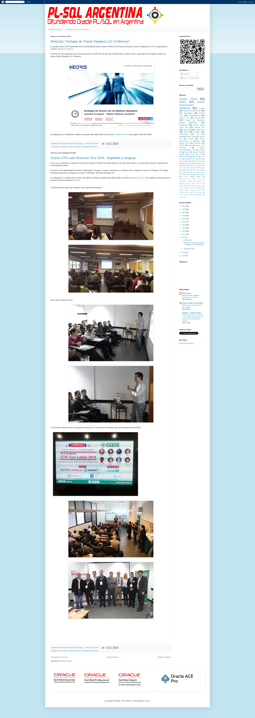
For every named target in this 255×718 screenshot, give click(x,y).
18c (197, 134)
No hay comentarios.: (92, 143)
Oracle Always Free (189, 172)
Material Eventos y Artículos (77, 29)
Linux (190, 145)
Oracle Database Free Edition (195, 174)
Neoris (95, 146)
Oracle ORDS (184, 157)
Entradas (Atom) (66, 661)
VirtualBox (183, 136)
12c (59, 146)
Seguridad (199, 194)
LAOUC (184, 165)
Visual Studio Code (187, 154)
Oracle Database (196, 159)
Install (187, 159)
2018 (184, 231)
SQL (186, 132)
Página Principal (113, 657)
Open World (190, 185)
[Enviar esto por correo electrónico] (107, 143)
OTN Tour (95, 650)
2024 (184, 212)
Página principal (55, 29)
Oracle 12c (199, 185)
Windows (197, 143)
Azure (190, 163)
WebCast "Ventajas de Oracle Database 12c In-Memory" (90, 41)
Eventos (64, 650)
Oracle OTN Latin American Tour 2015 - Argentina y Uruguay (93, 158)
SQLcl (187, 152)
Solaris (181, 197)
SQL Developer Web (186, 194)
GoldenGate (183, 179)
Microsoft (199, 181)
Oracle (202, 108)
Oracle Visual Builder (195, 192)
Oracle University (196, 168)
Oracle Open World (185, 161)
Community (200, 118)
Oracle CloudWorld (196, 188)
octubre (186, 240)
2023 (184, 216)
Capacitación (194, 115)
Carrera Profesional (192, 111)
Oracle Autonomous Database (192, 105)
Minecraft (182, 183)
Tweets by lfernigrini (186, 343)
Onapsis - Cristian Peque (191, 313)
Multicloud (195, 156)
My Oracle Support (195, 183)
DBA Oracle (186, 293)
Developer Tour (200, 163)
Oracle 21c (200, 130)
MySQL (181, 185)
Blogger (147, 701)
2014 (184, 252)
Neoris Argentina (67, 49)
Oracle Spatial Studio (192, 176)
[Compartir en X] (112, 143)
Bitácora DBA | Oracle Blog (192, 303)
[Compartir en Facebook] (114, 143)
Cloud (191, 139)
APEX (182, 102)
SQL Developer (186, 113)
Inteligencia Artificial (185, 181)
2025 (184, 209)
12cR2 (181, 145)
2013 (184, 256)
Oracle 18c (199, 127)
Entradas (185, 74)
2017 (184, 234)
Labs (180, 170)
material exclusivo (121, 134)
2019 (184, 228)
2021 (184, 222)
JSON (193, 136)
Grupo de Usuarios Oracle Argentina (80, 146)
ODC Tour (193, 165)
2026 (184, 206)
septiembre (188, 249)
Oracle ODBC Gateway (187, 190)
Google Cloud (196, 179)
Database (64, 146)
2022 (184, 219)
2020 (184, 225)
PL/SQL (196, 132)
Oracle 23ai (197, 152)
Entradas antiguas (164, 657)
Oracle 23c (184, 118)
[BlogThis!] (109, 143)
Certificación (183, 134)
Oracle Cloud (188, 98)
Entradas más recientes (59, 657)
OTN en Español (199, 170)
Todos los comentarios (190, 78)
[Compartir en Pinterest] (117, 143)
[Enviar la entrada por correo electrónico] (103, 143)
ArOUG (152, 47)
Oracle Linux (184, 143)
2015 (184, 237)
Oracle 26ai (183, 188)
